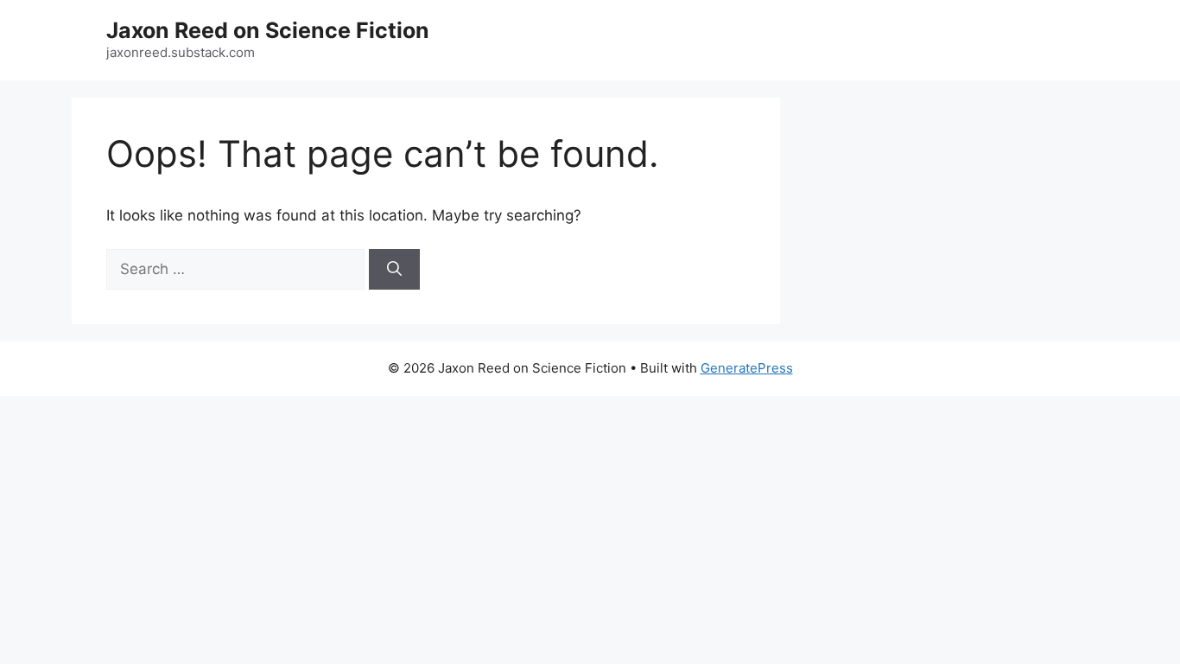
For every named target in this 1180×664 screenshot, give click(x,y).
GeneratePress (747, 368)
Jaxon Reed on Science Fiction (267, 30)
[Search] (394, 269)
